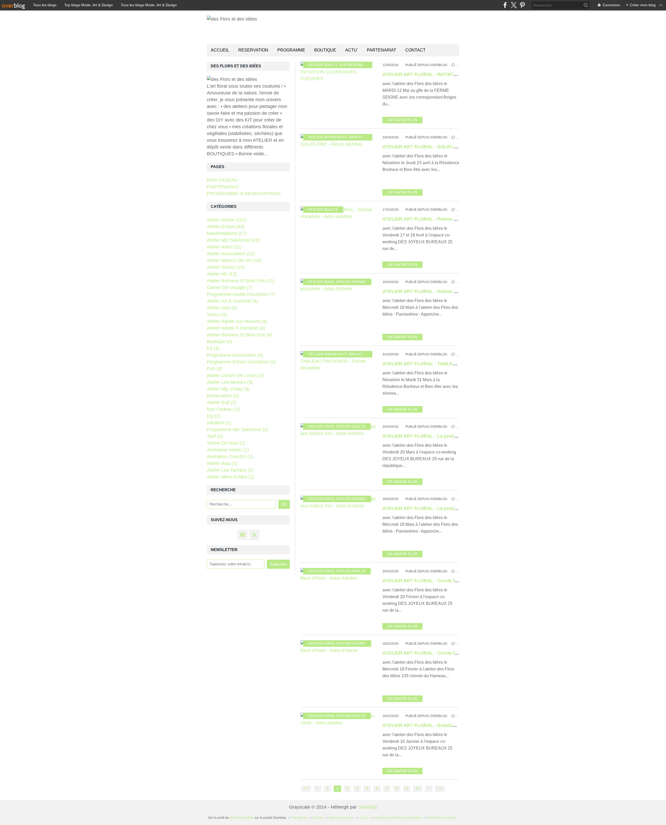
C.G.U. (364, 818)
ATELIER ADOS (321, 282)
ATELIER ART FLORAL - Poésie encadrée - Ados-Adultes (445, 219)
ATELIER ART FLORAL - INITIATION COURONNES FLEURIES (450, 74)
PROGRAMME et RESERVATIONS (244, 193)
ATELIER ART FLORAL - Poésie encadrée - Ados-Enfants (445, 291)
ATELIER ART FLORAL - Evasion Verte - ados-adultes (441, 725)
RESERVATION (253, 50)
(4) (237, 321)
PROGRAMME (291, 50)
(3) (236, 375)
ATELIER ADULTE (323, 210)
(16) (234, 260)
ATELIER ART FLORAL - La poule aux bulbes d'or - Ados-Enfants (454, 508)
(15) (226, 267)
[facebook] (505, 5)
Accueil (220, 50)
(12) (222, 274)
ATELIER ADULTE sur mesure (335, 65)
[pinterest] (522, 5)
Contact (415, 50)
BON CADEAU (222, 180)
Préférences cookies (442, 818)
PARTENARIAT (381, 50)
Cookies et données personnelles (398, 818)
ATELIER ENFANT (351, 282)
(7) (229, 287)
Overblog (367, 807)
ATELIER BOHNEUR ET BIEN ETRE (338, 137)
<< (306, 788)
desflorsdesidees (242, 818)
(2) (221, 402)
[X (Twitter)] (513, 5)
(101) (227, 219)
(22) (224, 247)
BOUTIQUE (325, 50)
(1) (228, 449)
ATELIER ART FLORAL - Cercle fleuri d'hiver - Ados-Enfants (448, 653)
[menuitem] (220, 50)
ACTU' (351, 50)
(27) (227, 233)
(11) (241, 280)
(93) (226, 226)
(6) (232, 301)
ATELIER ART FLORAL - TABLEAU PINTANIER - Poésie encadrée (454, 363)
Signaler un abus (341, 818)
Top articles (299, 818)
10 (417, 788)
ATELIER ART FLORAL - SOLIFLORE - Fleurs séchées (442, 146)
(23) (233, 240)
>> (440, 788)
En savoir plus (402, 120)
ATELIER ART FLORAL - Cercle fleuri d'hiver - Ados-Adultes (448, 580)
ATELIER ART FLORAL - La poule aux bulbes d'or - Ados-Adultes (454, 436)
